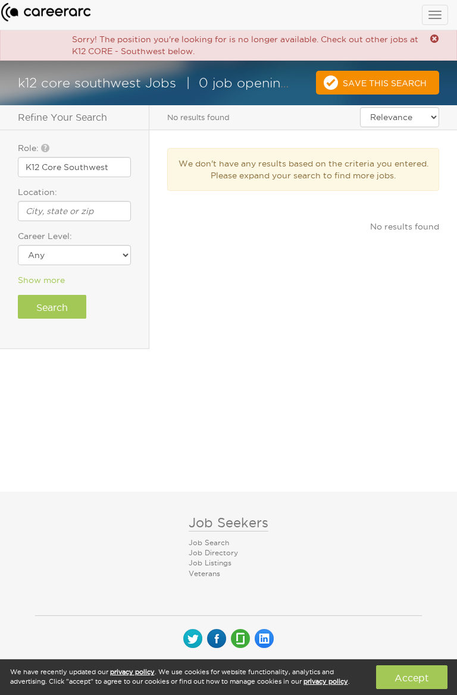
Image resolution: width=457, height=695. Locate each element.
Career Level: (45, 236)
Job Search (209, 542)
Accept (411, 677)
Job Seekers (228, 522)
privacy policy (132, 671)
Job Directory (213, 552)
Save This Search (385, 83)
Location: (37, 192)
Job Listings (210, 563)
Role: (29, 148)
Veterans (204, 573)
